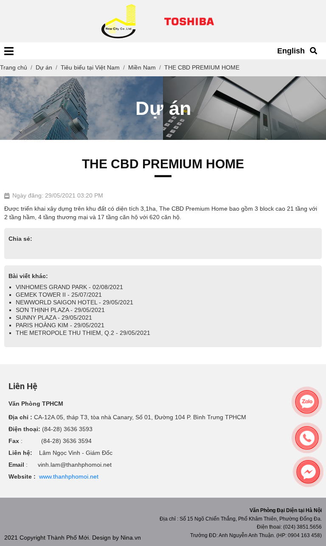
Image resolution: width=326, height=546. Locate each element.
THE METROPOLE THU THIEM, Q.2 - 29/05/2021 (83, 332)
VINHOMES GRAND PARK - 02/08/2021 (69, 287)
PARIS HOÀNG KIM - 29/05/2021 (60, 325)
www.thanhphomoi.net (68, 476)
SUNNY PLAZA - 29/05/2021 (54, 317)
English (291, 51)
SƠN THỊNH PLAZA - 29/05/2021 (60, 309)
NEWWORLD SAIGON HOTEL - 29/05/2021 (74, 302)
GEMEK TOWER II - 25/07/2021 (59, 294)
